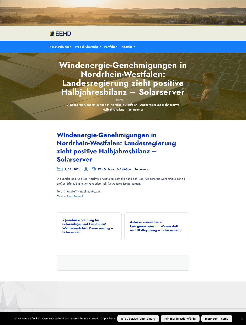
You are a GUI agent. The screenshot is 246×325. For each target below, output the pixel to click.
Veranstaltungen (60, 47)
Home (120, 100)
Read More (73, 196)
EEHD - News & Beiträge (114, 169)
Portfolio (109, 47)
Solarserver (141, 169)
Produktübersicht (86, 47)
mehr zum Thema (216, 318)
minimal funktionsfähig (180, 318)
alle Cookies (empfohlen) (138, 318)
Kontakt (127, 47)
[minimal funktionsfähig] (241, 318)
